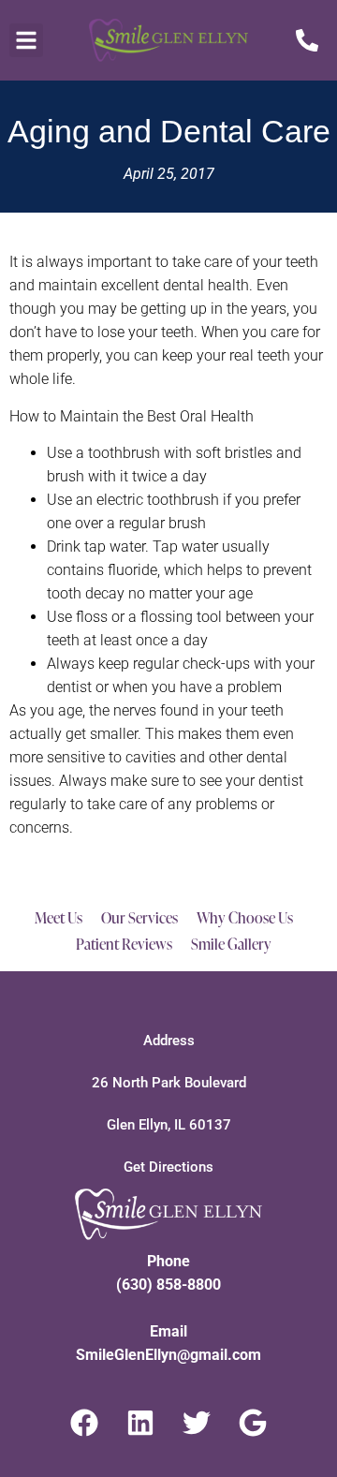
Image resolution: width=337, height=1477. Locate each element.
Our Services (139, 918)
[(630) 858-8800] (301, 40)
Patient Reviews (124, 944)
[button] (26, 40)
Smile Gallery (231, 944)
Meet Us (58, 918)
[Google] (253, 1423)
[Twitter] (197, 1423)
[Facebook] (84, 1423)
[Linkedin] (140, 1423)
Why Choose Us (245, 918)
